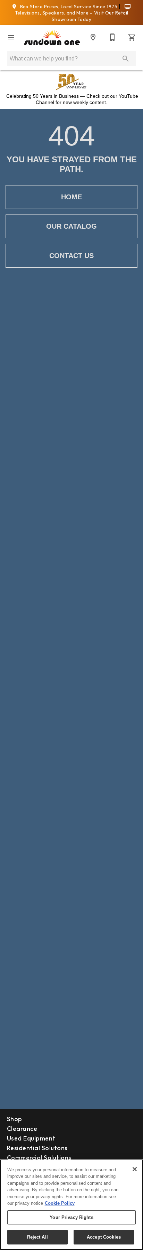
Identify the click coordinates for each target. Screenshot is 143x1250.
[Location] (93, 37)
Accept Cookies (104, 1237)
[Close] (134, 1169)
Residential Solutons (37, 1148)
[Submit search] (125, 59)
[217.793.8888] (112, 37)
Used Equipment (31, 1138)
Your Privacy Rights (71, 1217)
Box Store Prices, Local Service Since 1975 (68, 6)
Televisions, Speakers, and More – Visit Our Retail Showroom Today (71, 16)
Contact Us (71, 255)
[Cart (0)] (132, 37)
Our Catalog (71, 226)
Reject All (37, 1237)
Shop (14, 1119)
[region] (71, 1205)
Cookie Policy (60, 1203)
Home (71, 197)
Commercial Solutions (39, 1158)
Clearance (22, 1129)
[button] (11, 37)
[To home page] (52, 38)
